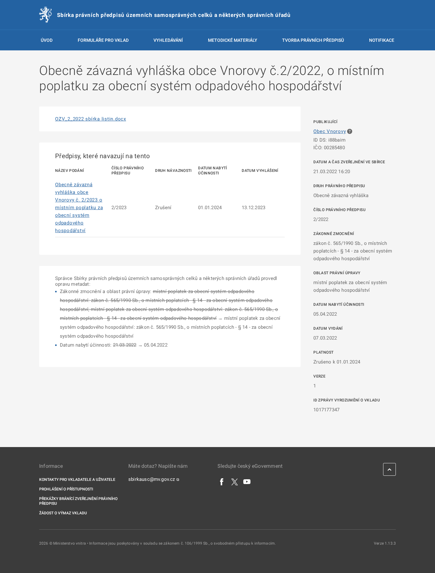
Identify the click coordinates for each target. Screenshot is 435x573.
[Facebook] (222, 481)
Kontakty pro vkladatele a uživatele (77, 479)
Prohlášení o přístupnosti (66, 489)
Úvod (47, 40)
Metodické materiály (232, 40)
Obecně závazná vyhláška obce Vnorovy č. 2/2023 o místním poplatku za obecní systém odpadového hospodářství (79, 207)
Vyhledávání (168, 40)
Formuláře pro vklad (103, 40)
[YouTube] (247, 481)
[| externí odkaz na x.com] (234, 481)
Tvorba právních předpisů (313, 40)
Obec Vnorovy (329, 131)
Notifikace (381, 40)
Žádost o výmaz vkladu (63, 513)
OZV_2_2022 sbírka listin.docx (90, 119)
